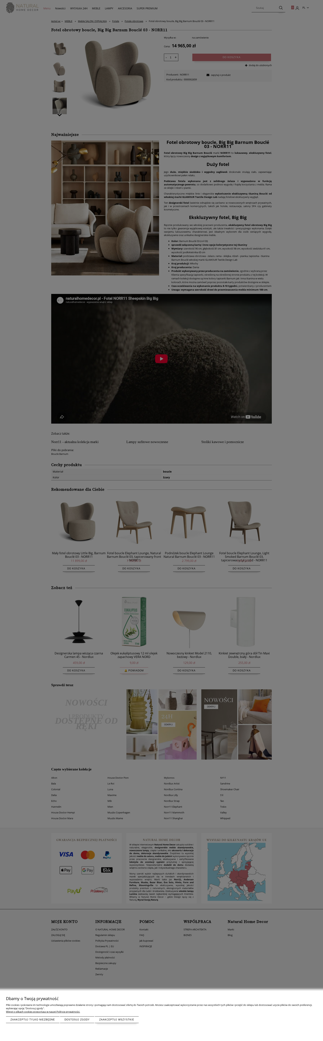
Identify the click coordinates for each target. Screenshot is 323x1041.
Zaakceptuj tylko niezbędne (32, 1019)
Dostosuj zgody (77, 1019)
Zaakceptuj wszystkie (116, 1019)
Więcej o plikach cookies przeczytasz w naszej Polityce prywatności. (43, 1011)
